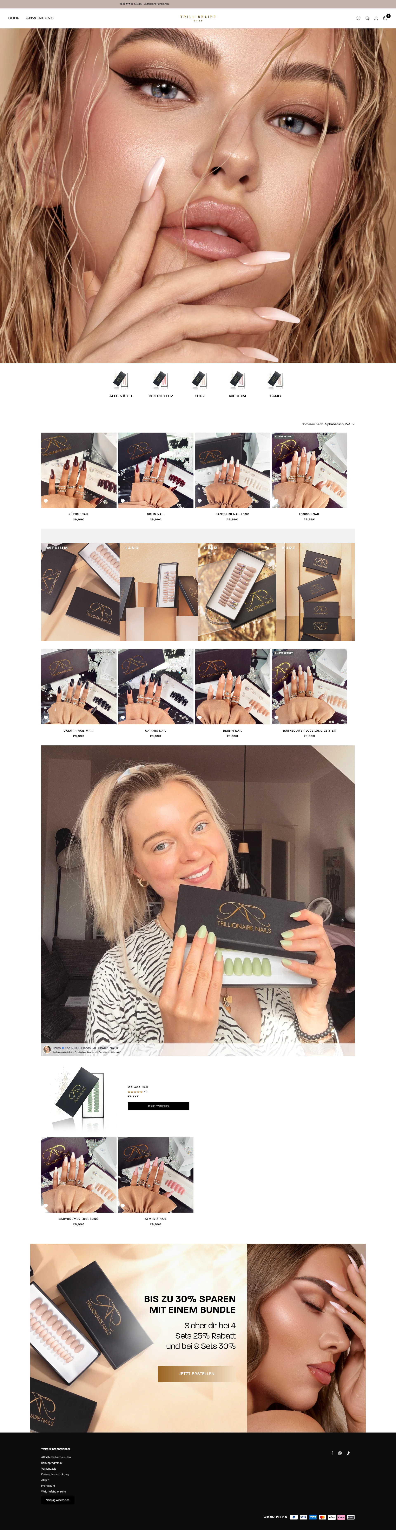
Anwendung (40, 18)
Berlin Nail (232, 731)
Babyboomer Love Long (79, 1219)
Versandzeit (48, 1468)
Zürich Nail (79, 514)
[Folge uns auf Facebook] (332, 1453)
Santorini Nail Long (233, 514)
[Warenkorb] (385, 18)
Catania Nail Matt (79, 731)
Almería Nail (156, 1219)
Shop (14, 18)
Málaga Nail (138, 1087)
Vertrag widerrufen (58, 1500)
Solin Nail (155, 514)
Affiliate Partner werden (56, 1457)
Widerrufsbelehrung (53, 1491)
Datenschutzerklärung (54, 1474)
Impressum (48, 1485)
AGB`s (45, 1480)
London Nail (309, 514)
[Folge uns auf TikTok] (348, 1453)
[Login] (376, 18)
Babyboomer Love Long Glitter (309, 731)
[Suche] (367, 18)
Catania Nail (155, 731)
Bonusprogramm (51, 1462)
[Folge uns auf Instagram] (340, 1453)
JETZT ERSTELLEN (196, 1374)
